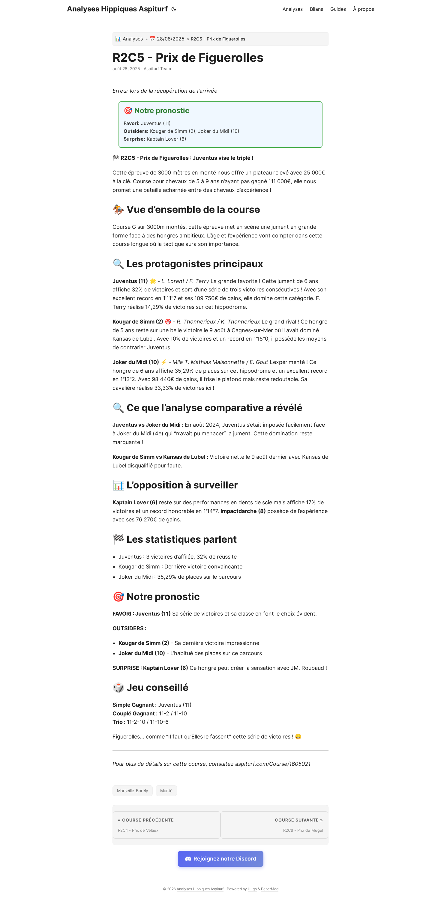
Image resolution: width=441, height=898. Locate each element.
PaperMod (269, 889)
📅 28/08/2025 (166, 39)
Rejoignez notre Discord (225, 858)
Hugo (252, 889)
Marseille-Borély (132, 790)
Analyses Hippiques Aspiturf (117, 8)
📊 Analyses (129, 39)
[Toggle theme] (173, 9)
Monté (166, 790)
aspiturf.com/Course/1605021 (272, 764)
